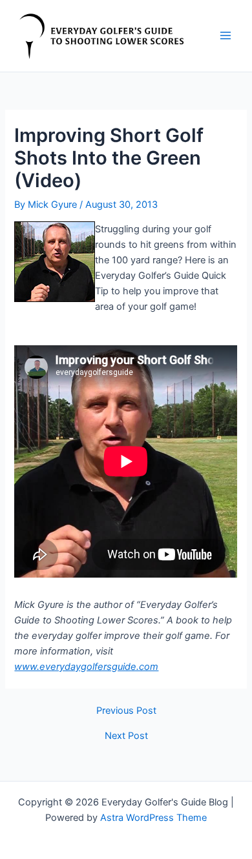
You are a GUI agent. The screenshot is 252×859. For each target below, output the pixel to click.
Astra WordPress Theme (153, 818)
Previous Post (126, 711)
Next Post (126, 736)
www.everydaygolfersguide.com (86, 666)
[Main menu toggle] (225, 35)
